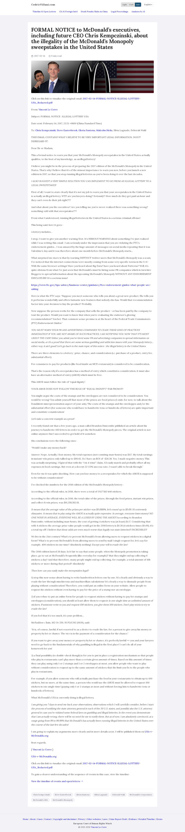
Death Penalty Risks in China (94, 11)
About (33, 819)
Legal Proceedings (119, 11)
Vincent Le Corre (48, 109)
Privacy (81, 819)
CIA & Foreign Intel (68, 11)
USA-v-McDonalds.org (44, 756)
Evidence (133, 819)
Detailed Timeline (146, 819)
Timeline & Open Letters (44, 11)
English (147, 4)
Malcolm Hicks (104, 130)
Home (25, 819)
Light (124, 4)
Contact (47, 819)
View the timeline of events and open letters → (57, 781)
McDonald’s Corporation (141, 794)
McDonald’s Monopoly (63, 800)
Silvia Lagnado (100, 794)
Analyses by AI (138, 11)
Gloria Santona (86, 130)
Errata (159, 819)
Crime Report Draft (118, 819)
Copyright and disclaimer (65, 819)
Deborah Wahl (118, 794)
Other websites (94, 819)
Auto (138, 4)
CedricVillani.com (43, 4)
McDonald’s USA (40, 800)
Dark (131, 4)
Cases (39, 819)
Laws (104, 819)
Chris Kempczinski (45, 130)
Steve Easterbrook (67, 130)
